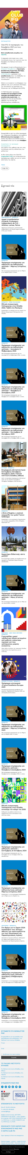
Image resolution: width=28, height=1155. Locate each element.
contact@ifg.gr (5, 1111)
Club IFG (3, 54)
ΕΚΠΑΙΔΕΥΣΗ (5, 41)
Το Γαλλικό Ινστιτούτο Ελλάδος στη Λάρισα (12, 1073)
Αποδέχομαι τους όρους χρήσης (11, 1054)
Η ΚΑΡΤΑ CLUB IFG (8, 1131)
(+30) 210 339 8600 (8, 1109)
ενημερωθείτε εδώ (7, 156)
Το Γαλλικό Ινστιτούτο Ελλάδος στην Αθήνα (12, 1069)
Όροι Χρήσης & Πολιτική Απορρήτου (12, 1135)
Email (2, 1048)
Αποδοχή (8, 1152)
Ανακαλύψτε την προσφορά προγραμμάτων (9, 144)
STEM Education (6, 74)
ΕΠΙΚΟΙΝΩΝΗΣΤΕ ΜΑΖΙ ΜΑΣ (11, 1129)
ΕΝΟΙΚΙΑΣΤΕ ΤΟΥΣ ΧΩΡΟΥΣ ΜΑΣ (13, 1126)
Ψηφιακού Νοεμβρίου (8, 69)
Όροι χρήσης (16, 1149)
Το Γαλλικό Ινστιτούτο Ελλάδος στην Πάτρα (12, 1077)
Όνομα (3, 1043)
